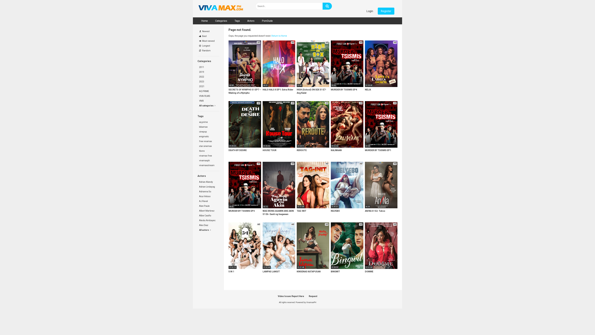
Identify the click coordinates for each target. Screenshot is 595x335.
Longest (206, 46)
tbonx (202, 151)
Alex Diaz (203, 225)
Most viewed (208, 41)
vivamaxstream (206, 165)
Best (204, 36)
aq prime (203, 122)
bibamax (203, 127)
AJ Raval (203, 201)
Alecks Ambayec (207, 220)
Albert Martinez (206, 211)
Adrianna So (205, 191)
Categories (221, 20)
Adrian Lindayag (207, 186)
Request (313, 296)
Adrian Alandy (206, 182)
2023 (201, 81)
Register (386, 11)
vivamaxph (204, 160)
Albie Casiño (205, 215)
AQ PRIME (204, 91)
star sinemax (205, 146)
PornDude (267, 20)
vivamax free (205, 155)
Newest (206, 31)
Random (206, 50)
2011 (201, 67)
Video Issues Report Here (291, 296)
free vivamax (205, 141)
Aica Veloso (205, 196)
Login (369, 11)
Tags (237, 20)
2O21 (201, 86)
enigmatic (204, 136)
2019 (201, 72)
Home (204, 20)
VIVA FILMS (204, 96)
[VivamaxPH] (221, 8)
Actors (250, 20)
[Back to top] (584, 325)
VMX (201, 101)
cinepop (203, 131)
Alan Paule (204, 206)
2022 (201, 77)
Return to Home (279, 36)
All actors (204, 230)
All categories (206, 105)
